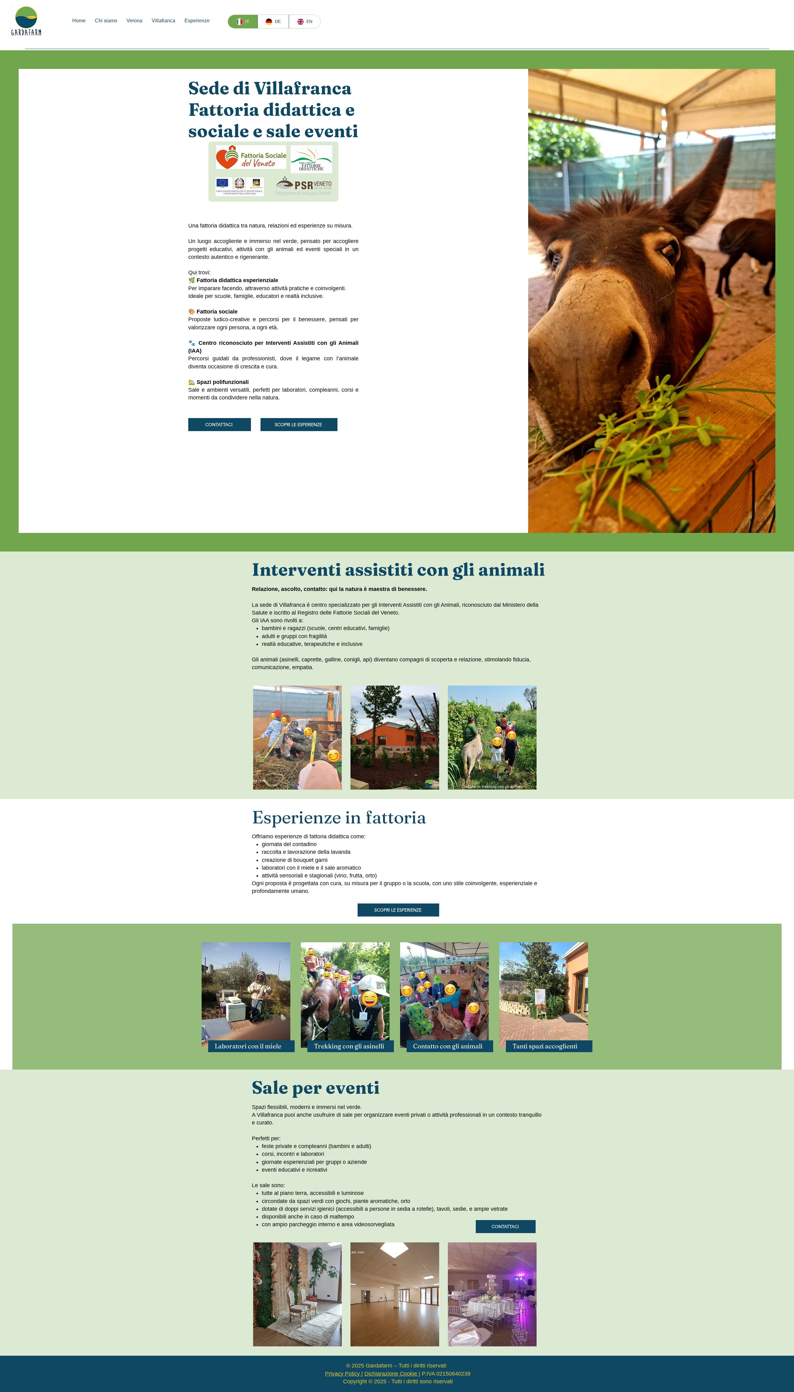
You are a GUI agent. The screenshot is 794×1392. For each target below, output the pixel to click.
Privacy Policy (343, 1374)
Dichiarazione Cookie (391, 1374)
